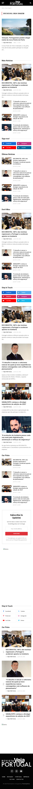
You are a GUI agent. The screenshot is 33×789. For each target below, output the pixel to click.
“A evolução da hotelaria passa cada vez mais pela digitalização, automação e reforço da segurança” (16, 437)
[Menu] (3, 3)
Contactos (20, 779)
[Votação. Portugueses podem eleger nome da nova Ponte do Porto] (16, 27)
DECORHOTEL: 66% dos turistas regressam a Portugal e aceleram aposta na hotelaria (15, 85)
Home (3, 777)
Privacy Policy (17, 540)
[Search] (30, 3)
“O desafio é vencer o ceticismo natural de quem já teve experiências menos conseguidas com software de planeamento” (22, 105)
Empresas (26, 777)
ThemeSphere (26, 784)
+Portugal (18, 777)
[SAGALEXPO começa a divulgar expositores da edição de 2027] (6, 117)
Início (3, 8)
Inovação (10, 777)
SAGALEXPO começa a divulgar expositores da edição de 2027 (20, 116)
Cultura (12, 779)
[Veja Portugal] (16, 3)
